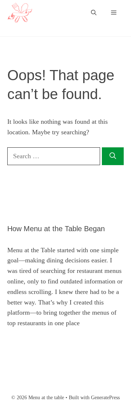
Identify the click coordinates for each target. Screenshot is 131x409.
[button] (94, 12)
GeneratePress (105, 397)
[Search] (113, 156)
